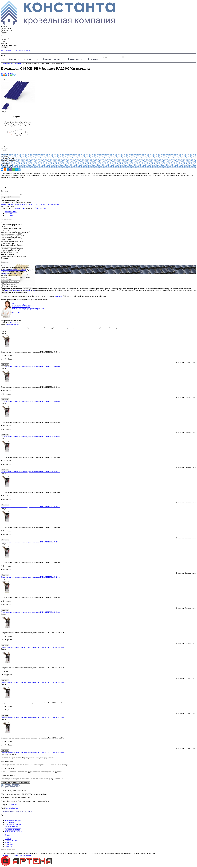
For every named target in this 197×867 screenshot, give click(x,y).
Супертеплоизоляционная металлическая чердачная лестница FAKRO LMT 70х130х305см (32, 682)
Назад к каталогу (7, 73)
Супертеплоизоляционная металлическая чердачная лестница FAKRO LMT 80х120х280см (32, 752)
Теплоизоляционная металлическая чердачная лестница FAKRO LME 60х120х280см (30, 612)
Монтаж (27, 59)
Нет (6, 47)
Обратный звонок (41, 208)
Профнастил (17, 63)
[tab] (98, 239)
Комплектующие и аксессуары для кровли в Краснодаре (24, 309)
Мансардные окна (11, 826)
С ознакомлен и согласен (28, 290)
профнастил (58, 296)
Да (2, 47)
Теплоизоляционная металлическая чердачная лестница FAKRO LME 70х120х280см (30, 577)
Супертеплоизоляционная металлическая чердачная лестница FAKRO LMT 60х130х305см (32, 717)
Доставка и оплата (51, 59)
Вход (2, 815)
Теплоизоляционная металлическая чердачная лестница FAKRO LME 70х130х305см (30, 401)
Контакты (93, 59)
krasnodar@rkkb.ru (22, 50)
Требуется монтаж (9, 284)
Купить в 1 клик (15, 197)
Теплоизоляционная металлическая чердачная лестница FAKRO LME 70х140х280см (30, 507)
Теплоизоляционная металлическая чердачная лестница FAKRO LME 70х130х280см (30, 542)
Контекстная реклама (23, 855)
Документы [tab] (9, 215)
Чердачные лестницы (12, 830)
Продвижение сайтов (8, 855)
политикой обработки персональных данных (20, 290)
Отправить (5, 292)
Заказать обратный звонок (21, 782)
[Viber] (8, 75)
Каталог (12, 59)
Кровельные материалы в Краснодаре (18, 305)
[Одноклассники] (4, 75)
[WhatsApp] (11, 75)
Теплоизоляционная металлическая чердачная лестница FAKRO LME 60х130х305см (30, 437)
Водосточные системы (13, 824)
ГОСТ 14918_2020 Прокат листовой (13, 270)
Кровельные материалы (13, 820)
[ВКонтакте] (2, 75)
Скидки (7, 835)
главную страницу (15, 312)
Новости (8, 842)
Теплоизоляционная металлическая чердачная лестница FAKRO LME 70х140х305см (30, 366)
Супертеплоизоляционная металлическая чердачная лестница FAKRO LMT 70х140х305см (32, 647)
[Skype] (13, 75)
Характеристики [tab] (11, 212)
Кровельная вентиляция (13, 831)
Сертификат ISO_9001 (9, 274)
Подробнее (5, 364)
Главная (3, 63)
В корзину (5, 197)
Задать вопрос (6, 782)
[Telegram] (15, 75)
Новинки (8, 837)
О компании (73, 59)
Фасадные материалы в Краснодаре (17, 307)
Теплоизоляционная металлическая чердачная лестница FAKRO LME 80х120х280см (30, 472)
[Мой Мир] (6, 75)
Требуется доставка (10, 286)
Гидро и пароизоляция (13, 828)
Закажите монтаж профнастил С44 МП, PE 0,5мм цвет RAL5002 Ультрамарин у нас (30, 204)
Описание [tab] (8, 213)
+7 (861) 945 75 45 (8, 50)
